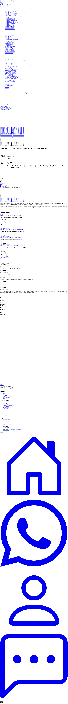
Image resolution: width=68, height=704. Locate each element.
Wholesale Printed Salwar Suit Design (11, 13)
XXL (3, 179)
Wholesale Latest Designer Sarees (10, 34)
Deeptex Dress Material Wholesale (10, 75)
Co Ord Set (6, 88)
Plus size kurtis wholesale (9, 54)
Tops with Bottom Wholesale (9, 85)
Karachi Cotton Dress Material (10, 67)
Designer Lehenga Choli (9, 64)
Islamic (4, 121)
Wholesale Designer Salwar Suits (10, 9)
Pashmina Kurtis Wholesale (9, 50)
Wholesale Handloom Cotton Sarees (11, 25)
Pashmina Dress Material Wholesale (11, 76)
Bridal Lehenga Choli (8, 62)
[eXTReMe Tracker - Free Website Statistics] (1, 703)
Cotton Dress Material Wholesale (10, 71)
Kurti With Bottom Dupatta (9, 52)
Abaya (6, 98)
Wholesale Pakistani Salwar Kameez (11, 14)
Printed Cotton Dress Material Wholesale (11, 69)
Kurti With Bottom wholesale (10, 42)
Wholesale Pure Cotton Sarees (10, 29)
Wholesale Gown (5, 118)
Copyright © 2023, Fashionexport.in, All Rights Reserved (12, 429)
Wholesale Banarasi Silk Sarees (10, 33)
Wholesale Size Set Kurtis (9, 41)
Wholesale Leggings (8, 91)
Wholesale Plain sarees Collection (10, 18)
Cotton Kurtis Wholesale (9, 48)
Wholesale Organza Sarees (9, 24)
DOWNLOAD (3, 186)
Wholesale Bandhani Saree (9, 28)
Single (4, 124)
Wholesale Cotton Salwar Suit (10, 10)
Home (4, 112)
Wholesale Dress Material (7, 117)
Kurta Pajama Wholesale (9, 95)
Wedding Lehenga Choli (9, 63)
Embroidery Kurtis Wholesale (10, 46)
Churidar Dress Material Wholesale (10, 72)
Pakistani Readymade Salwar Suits (10, 15)
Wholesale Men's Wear (6, 120)
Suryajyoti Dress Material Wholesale (11, 66)
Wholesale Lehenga (6, 116)
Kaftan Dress (7, 84)
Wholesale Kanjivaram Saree (9, 21)
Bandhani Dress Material (9, 74)
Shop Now (2, 214)
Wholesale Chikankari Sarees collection (11, 22)
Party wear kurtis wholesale (9, 56)
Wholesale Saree (5, 114)
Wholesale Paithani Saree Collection (11, 20)
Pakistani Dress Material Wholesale (11, 78)
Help (1, 2)
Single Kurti (7, 104)
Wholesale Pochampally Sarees (10, 23)
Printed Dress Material (8, 68)
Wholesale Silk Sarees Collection (10, 35)
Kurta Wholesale (7, 96)
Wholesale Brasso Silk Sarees (10, 30)
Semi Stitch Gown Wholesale (10, 80)
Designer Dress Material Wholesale (11, 70)
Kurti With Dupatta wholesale (10, 51)
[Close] (4, 6)
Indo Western (7, 87)
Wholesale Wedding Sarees (9, 36)
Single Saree (7, 102)
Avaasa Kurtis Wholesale (9, 58)
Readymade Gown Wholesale (10, 81)
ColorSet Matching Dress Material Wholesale (12, 77)
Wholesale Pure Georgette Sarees (10, 32)
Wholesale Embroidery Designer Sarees (11, 39)
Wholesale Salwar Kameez (7, 113)
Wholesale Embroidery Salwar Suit (10, 11)
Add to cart (3, 183)
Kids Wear (4, 122)
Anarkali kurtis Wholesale (9, 43)
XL (2, 178)
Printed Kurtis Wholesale (9, 47)
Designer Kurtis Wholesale (9, 49)
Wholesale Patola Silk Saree (9, 27)
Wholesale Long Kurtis (8, 45)
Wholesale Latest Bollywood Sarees (11, 38)
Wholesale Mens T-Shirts (9, 94)
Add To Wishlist (4, 185)
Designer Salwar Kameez (9, 103)
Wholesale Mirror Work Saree (10, 19)
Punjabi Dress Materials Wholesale (10, 73)
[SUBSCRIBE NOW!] (11, 388)
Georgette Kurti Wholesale (9, 44)
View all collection (3, 106)
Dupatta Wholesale (8, 86)
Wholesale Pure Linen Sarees (10, 17)
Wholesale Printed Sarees (9, 37)
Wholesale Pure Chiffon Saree (10, 26)
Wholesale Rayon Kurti (9, 59)
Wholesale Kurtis (5, 115)
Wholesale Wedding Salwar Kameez (11, 12)
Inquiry (2, 184)
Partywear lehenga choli (9, 61)
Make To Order (5, 123)
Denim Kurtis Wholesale (9, 53)
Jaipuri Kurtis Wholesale (9, 57)
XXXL (6, 256)
